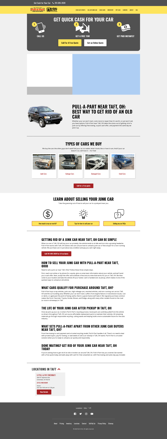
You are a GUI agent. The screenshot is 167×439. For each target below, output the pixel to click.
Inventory (110, 10)
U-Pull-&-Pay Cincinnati (46, 375)
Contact (84, 423)
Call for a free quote (83, 186)
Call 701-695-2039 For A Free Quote (56, 254)
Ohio (85, 408)
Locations (79, 408)
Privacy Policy (102, 423)
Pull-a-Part (51, 9)
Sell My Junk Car (92, 10)
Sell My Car (92, 423)
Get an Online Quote (95, 42)
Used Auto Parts (80, 10)
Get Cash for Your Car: (49, 3)
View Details (44, 392)
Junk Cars (43, 174)
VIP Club (118, 10)
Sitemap (110, 423)
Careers (125, 10)
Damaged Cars (96, 174)
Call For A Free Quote (69, 42)
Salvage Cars (69, 174)
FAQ (137, 10)
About (131, 10)
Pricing (62, 423)
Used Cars (102, 10)
